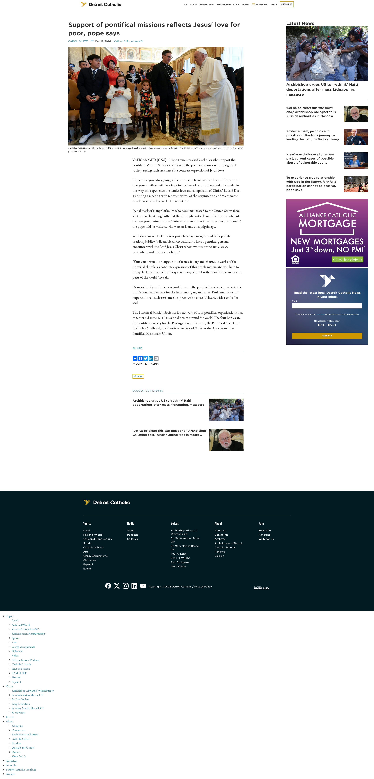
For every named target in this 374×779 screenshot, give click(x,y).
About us (220, 530)
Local (184, 4)
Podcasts (132, 534)
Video (130, 530)
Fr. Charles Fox (20, 699)
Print (139, 376)
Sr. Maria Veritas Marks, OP (185, 540)
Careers (219, 556)
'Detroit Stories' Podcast (25, 660)
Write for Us (266, 539)
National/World (207, 4)
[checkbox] (327, 325)
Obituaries (89, 560)
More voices (18, 712)
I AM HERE (19, 673)
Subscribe (286, 4)
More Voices (178, 566)
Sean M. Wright (180, 558)
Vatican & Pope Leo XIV (228, 4)
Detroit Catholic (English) (21, 769)
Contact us (221, 534)
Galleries (132, 539)
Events (193, 4)
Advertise (264, 534)
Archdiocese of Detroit (229, 543)
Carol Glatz (78, 41)
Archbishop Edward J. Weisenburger (184, 532)
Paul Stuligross (180, 562)
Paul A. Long (178, 553)
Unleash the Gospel (23, 747)
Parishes (220, 551)
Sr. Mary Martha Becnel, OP (185, 548)
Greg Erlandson (21, 704)
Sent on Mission (21, 669)
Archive (10, 774)
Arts (85, 551)
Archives (220, 539)
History (16, 677)
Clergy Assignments (95, 556)
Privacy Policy (320, 314)
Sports (87, 543)
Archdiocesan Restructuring (28, 633)
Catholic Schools (93, 547)
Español (245, 4)
